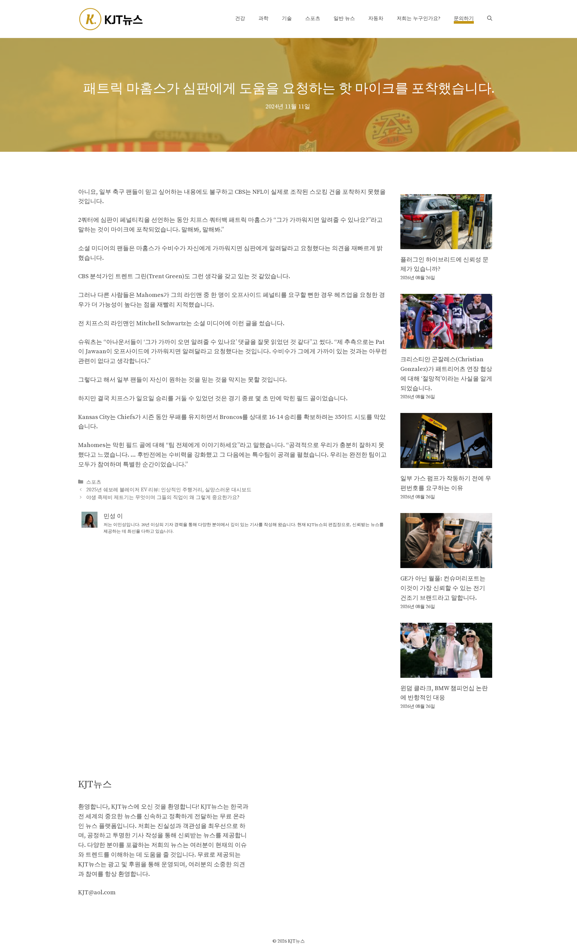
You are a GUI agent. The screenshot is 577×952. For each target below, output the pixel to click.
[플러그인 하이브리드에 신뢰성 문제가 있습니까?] (446, 244)
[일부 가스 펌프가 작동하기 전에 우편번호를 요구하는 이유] (446, 463)
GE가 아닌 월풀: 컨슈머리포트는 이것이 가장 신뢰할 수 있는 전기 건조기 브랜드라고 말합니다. (443, 588)
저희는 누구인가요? (418, 18)
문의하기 (464, 18)
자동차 (375, 18)
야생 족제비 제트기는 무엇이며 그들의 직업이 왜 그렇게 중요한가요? (162, 497)
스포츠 (312, 18)
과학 (263, 18)
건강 (240, 18)
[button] (489, 19)
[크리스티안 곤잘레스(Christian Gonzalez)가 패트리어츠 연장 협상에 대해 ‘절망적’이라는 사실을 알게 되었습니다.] (446, 344)
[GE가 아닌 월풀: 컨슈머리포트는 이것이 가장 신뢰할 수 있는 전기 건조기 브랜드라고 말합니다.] (446, 563)
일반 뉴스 (344, 18)
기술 (287, 18)
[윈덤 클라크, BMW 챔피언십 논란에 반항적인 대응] (446, 672)
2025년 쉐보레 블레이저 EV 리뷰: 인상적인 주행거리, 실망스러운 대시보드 (168, 490)
